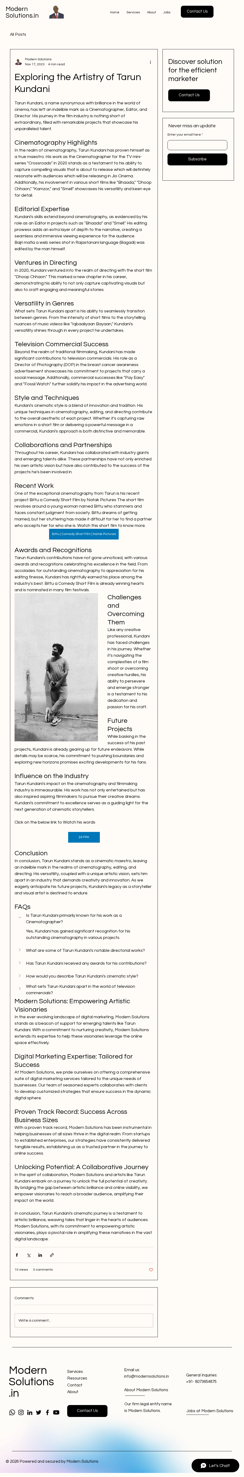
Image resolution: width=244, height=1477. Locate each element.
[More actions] (150, 62)
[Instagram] (21, 1412)
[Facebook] (47, 1412)
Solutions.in (22, 15)
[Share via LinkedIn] (40, 1255)
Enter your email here (184, 134)
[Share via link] (52, 1255)
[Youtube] (56, 1412)
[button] (197, 12)
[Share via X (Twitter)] (28, 1255)
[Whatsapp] (12, 1412)
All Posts (18, 34)
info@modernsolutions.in (146, 1376)
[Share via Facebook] (17, 1255)
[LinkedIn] (29, 1412)
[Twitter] (38, 1412)
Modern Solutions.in (31, 1382)
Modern (17, 9)
